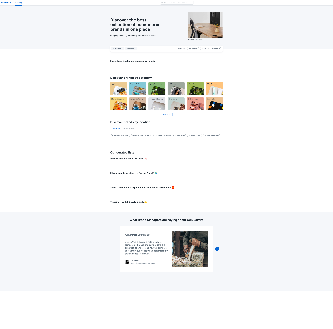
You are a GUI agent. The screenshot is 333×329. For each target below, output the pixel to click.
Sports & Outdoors (156, 84)
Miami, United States (212, 135)
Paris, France (181, 135)
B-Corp (204, 48)
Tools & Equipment (136, 84)
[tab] (115, 128)
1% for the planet (215, 48)
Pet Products (173, 84)
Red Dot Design (193, 48)
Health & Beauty (193, 99)
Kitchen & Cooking (117, 99)
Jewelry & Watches (136, 99)
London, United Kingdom (141, 135)
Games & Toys (211, 99)
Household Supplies (156, 99)
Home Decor (173, 99)
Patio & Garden (193, 84)
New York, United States (121, 135)
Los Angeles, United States (163, 135)
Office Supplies (212, 84)
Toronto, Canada (195, 135)
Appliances (115, 84)
